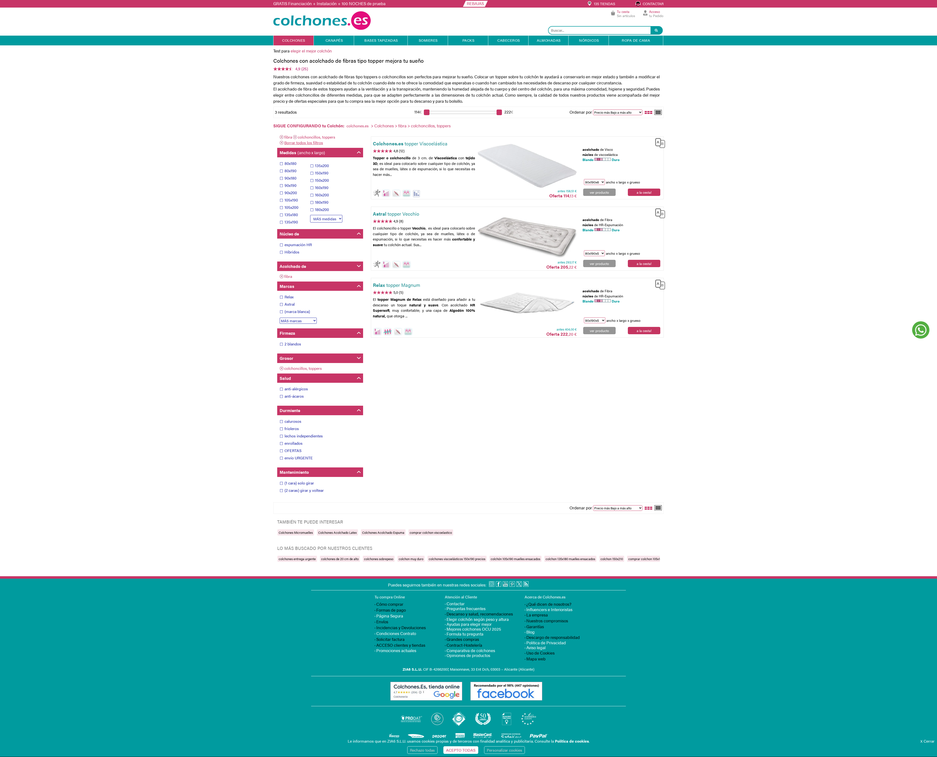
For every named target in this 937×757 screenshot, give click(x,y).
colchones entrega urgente (297, 558)
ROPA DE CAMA (636, 40)
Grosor (286, 358)
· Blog (530, 631)
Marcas (287, 286)
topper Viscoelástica (410, 143)
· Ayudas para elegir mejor (468, 624)
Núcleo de (289, 234)
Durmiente (290, 410)
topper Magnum (396, 284)
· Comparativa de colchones (470, 650)
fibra (402, 126)
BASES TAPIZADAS (381, 40)
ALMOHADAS (549, 40)
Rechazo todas (422, 750)
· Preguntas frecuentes (465, 608)
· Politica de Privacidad (545, 642)
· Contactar (455, 603)
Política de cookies (572, 741)
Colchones (384, 126)
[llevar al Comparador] (658, 142)
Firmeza (287, 333)
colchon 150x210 (612, 558)
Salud (285, 378)
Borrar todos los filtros (303, 142)
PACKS (468, 40)
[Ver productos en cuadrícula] (648, 112)
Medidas (302, 152)
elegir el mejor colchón (311, 51)
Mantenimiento (294, 472)
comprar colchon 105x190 (645, 558)
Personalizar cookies (504, 750)
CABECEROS (508, 40)
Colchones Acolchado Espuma (383, 532)
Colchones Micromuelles (296, 532)
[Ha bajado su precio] (416, 193)
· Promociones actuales (395, 650)
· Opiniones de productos (467, 655)
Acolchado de (293, 266)
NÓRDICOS (589, 40)
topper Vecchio (396, 213)
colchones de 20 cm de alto (340, 558)
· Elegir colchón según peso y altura (477, 619)
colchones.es (357, 126)
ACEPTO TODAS (461, 750)
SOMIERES (428, 40)
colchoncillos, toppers (316, 137)
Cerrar (927, 741)
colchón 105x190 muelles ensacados (515, 558)
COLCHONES (293, 40)
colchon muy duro (411, 558)
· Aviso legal (535, 647)
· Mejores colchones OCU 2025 (473, 628)
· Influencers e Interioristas (548, 609)
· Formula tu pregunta (464, 633)
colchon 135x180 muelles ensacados (570, 558)
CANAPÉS (334, 40)
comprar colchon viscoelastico (431, 532)
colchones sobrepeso (378, 558)
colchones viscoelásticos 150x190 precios (457, 558)
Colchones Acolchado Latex (337, 532)
